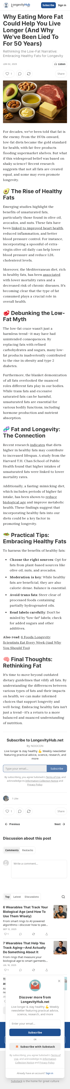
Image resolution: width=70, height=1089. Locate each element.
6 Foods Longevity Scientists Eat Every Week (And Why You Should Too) (32, 642)
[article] (35, 920)
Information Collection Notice (41, 780)
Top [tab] (7, 896)
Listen (62, 64)
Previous (14, 824)
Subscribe (48, 5)
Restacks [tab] (27, 850)
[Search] (63, 897)
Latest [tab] (17, 896)
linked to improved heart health (37, 228)
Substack (16, 1081)
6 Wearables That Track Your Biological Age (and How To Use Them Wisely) (25, 911)
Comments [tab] (11, 850)
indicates (37, 445)
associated (51, 274)
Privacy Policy (46, 1062)
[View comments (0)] (20, 73)
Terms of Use (53, 777)
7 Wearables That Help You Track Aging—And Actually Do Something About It (24, 947)
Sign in (62, 5)
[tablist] (19, 850)
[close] (59, 981)
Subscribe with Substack (37, 1046)
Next (58, 824)
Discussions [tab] (32, 896)
